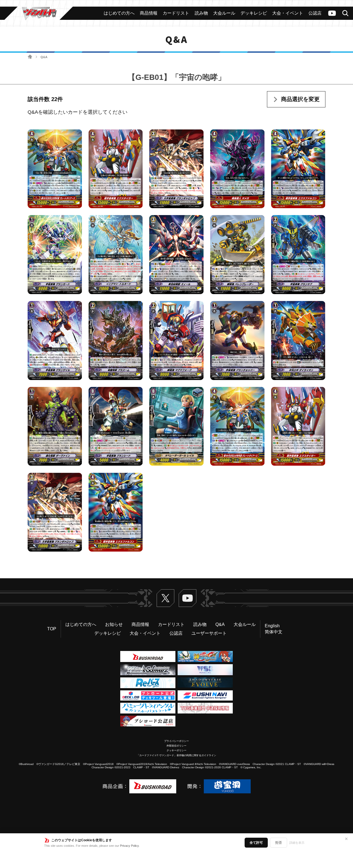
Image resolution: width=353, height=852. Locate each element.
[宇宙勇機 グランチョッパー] (237, 340)
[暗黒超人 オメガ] (237, 168)
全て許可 (256, 843)
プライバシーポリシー (176, 741)
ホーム (30, 57)
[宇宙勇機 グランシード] (116, 426)
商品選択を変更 (300, 99)
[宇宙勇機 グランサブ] (298, 254)
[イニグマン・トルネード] (116, 254)
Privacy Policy (129, 845)
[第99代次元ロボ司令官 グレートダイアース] (55, 168)
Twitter (165, 598)
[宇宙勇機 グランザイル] (55, 340)
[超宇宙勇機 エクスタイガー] (116, 168)
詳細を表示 (296, 842)
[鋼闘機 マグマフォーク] (176, 340)
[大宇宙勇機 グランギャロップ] (176, 168)
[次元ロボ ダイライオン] (298, 340)
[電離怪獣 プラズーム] (116, 340)
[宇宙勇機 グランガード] (55, 254)
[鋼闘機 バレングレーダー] (237, 254)
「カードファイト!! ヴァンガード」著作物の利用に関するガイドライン (176, 755)
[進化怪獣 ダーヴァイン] (55, 426)
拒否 (278, 843)
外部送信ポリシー (176, 745)
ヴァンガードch (332, 13)
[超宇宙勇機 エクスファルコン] (298, 168)
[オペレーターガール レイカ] (176, 426)
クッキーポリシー (176, 750)
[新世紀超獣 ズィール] (176, 254)
